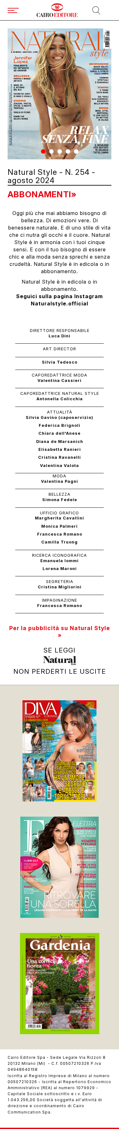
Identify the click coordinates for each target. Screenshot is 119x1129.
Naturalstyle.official (59, 303)
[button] (43, 151)
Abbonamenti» (42, 194)
